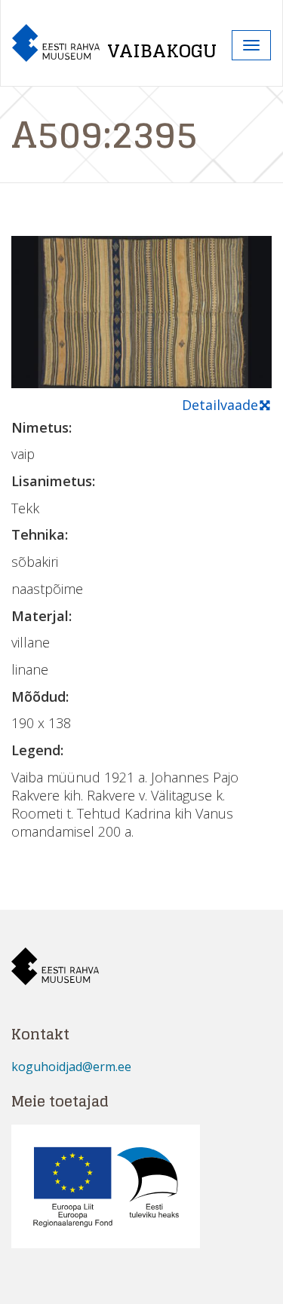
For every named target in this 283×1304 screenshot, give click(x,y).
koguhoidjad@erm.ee (71, 1066)
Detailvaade (220, 405)
